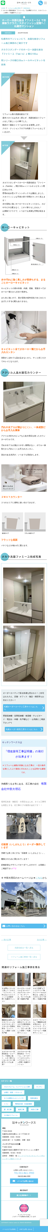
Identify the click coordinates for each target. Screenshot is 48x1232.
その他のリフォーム (11, 1115)
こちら (39, 877)
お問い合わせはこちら (15, 926)
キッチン (39, 1087)
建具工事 (21, 1109)
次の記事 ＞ (42, 939)
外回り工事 (34, 1109)
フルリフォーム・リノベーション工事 (17, 1087)
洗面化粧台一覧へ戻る (24, 948)
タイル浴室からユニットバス (14, 1098)
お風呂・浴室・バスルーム (13, 1092)
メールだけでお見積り (9, 1229)
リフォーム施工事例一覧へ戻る (24, 957)
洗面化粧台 (26, 8)
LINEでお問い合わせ (25, 1229)
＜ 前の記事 (6, 939)
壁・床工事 (8, 1109)
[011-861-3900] (40, 3)
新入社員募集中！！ (24, 1195)
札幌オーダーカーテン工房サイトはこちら (21, 707)
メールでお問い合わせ (25, 1181)
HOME (3, 8)
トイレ (6, 1104)
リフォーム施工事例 (14, 8)
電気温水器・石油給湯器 (23, 1104)
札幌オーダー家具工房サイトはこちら (22, 729)
